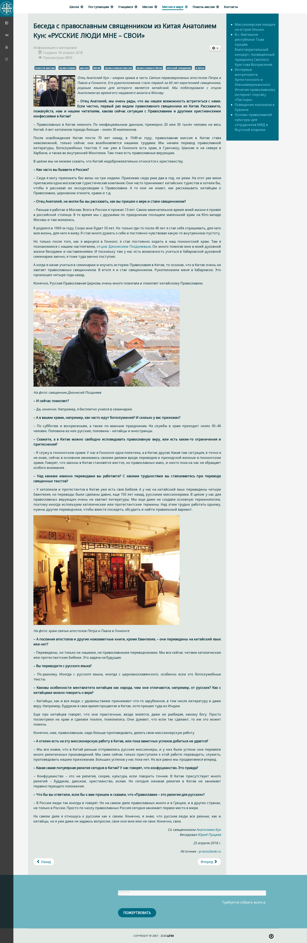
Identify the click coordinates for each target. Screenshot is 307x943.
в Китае (200, 68)
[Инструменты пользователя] (215, 48)
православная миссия (118, 68)
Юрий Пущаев (209, 834)
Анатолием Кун (208, 829)
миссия (84, 68)
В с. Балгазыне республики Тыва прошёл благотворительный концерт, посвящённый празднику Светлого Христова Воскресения (255, 49)
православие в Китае (149, 68)
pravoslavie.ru (210, 851)
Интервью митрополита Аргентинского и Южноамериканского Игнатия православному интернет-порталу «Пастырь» (255, 84)
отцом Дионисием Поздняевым (124, 246)
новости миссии (45, 68)
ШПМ (170, 936)
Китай (96, 68)
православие (67, 68)
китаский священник (179, 68)
